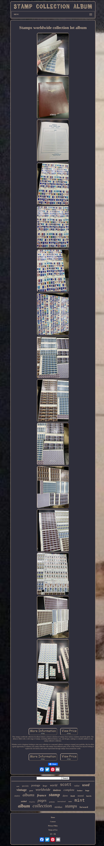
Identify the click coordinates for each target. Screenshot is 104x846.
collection (42, 805)
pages (42, 800)
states (17, 795)
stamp (54, 794)
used (85, 785)
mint (79, 800)
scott (66, 785)
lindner (80, 791)
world (53, 785)
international (61, 801)
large (45, 785)
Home (53, 817)
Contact (53, 822)
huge (87, 791)
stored (81, 795)
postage (35, 785)
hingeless (32, 802)
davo (65, 795)
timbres (57, 790)
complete (69, 790)
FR (55, 834)
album (24, 805)
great (31, 791)
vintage (22, 790)
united (24, 801)
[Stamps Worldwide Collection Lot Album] (52, 54)
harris (88, 796)
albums (28, 795)
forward (84, 807)
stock (17, 786)
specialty (25, 786)
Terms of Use (52, 830)
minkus (58, 806)
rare (70, 801)
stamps (71, 806)
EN (51, 834)
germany (52, 802)
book (73, 796)
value (76, 785)
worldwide (43, 790)
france (41, 795)
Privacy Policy (53, 826)
